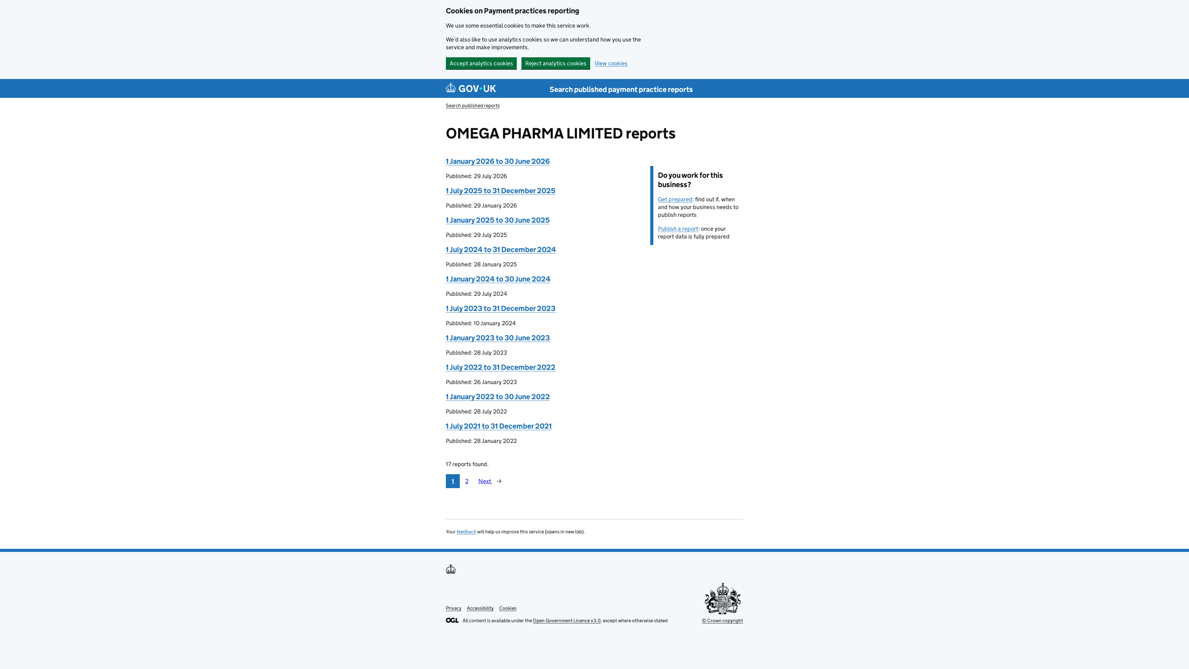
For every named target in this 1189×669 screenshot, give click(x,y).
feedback (466, 532)
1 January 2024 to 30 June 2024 (498, 278)
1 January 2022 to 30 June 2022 (498, 396)
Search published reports (473, 105)
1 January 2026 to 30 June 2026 (498, 161)
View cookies (611, 63)
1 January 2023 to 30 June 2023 (498, 337)
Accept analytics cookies (481, 63)
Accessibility (480, 608)
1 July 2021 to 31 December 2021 (499, 426)
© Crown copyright (722, 620)
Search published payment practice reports (621, 89)
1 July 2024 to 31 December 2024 (501, 249)
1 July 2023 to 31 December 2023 (500, 308)
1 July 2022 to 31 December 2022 (500, 367)
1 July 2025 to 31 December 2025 (500, 190)
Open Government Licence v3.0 (567, 620)
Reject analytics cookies (555, 63)
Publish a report (678, 228)
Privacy (453, 608)
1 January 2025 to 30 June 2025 (498, 220)
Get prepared (675, 199)
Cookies (507, 608)
